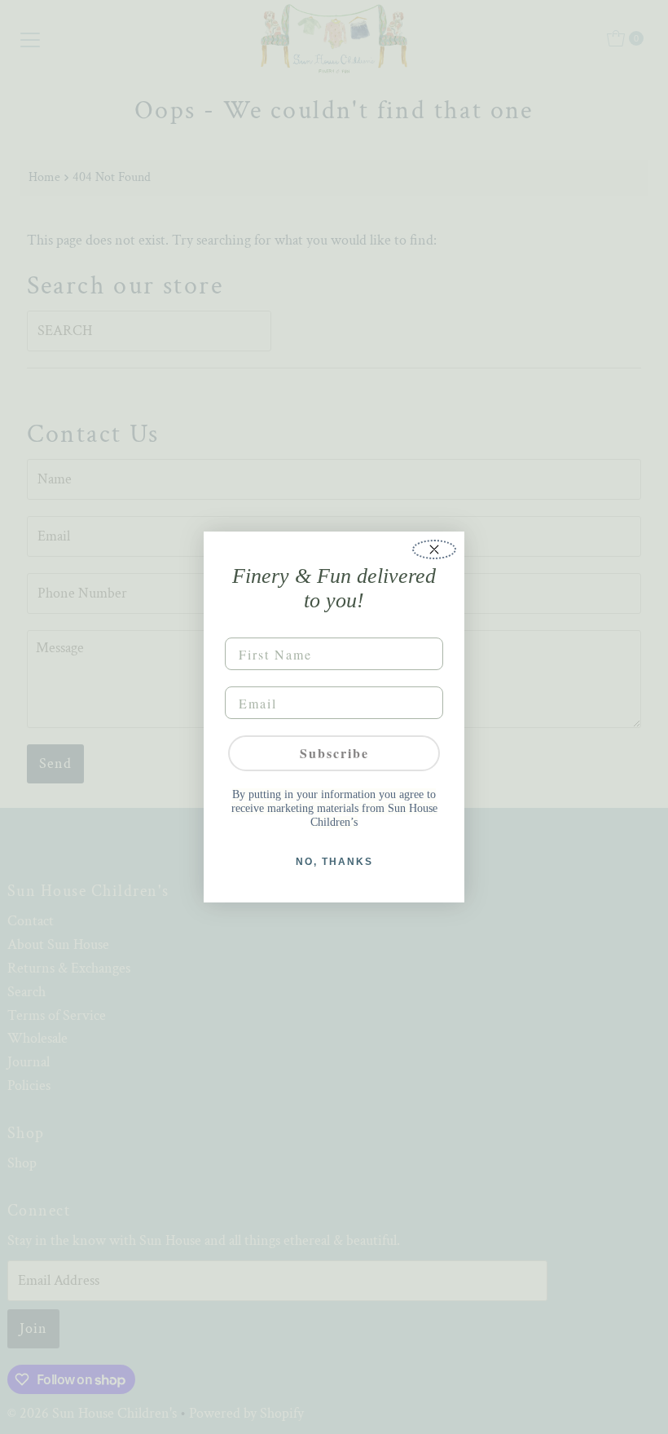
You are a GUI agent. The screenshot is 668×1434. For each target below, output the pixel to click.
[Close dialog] (434, 549)
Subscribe (334, 752)
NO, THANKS (334, 861)
